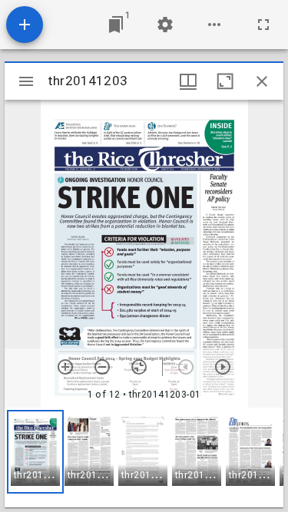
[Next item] (222, 366)
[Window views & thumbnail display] (188, 81)
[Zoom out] (102, 366)
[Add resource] (24, 24)
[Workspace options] (214, 24)
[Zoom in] (65, 366)
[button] (35, 452)
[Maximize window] (225, 81)
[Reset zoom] (139, 366)
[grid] (144, 457)
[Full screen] (263, 24)
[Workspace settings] (165, 24)
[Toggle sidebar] (26, 81)
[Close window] (261, 81)
